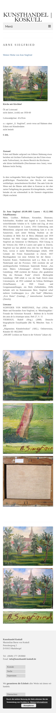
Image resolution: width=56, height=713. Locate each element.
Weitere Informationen (39, 702)
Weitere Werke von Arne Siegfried (17, 55)
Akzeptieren (28, 705)
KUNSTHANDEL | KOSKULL (28, 17)
